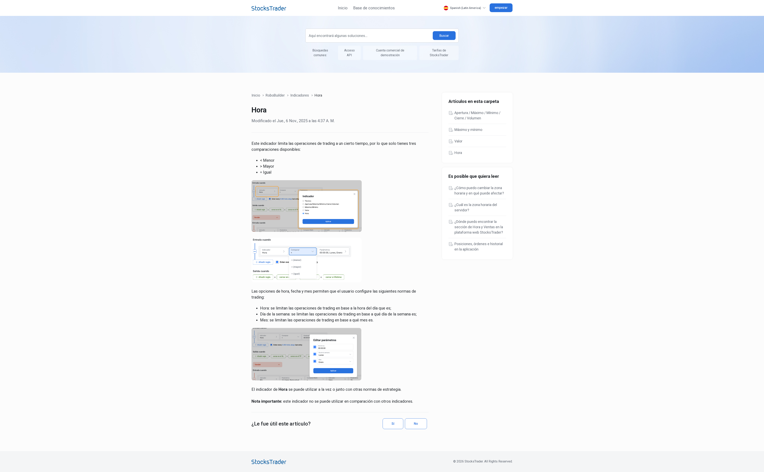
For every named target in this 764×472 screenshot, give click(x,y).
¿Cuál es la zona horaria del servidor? (475, 207)
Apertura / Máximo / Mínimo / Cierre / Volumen (477, 115)
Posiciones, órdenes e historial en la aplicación (478, 246)
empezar (501, 8)
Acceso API (349, 52)
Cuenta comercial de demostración (390, 52)
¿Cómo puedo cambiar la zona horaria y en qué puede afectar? (479, 190)
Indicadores (299, 95)
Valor (458, 141)
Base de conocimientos (374, 8)
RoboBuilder (275, 95)
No (416, 424)
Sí (393, 424)
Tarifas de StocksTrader (439, 52)
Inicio (343, 8)
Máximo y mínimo (468, 130)
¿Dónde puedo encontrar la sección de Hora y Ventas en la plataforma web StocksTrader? (478, 227)
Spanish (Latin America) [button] (465, 8)
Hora (458, 153)
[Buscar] (444, 35)
